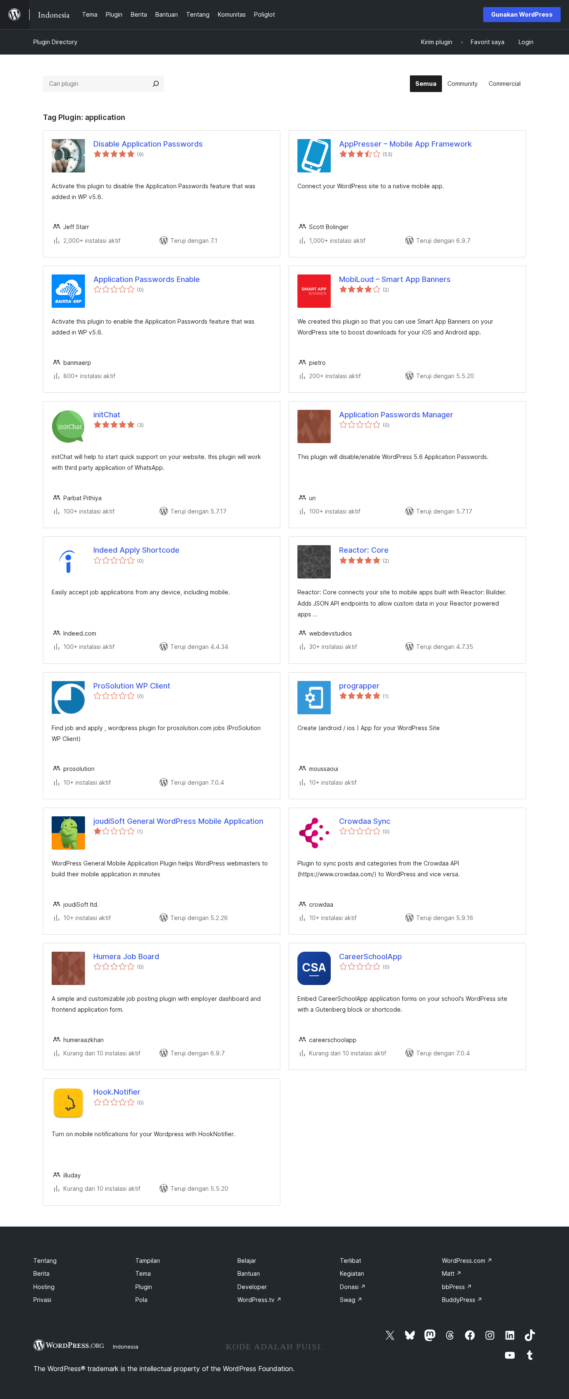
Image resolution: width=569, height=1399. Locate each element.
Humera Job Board (126, 956)
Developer (252, 1286)
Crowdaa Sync (364, 821)
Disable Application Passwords (148, 144)
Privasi (42, 1299)
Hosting (44, 1286)
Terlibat (350, 1260)
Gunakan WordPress (522, 14)
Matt (452, 1273)
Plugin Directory (55, 41)
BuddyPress (462, 1299)
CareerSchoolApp (370, 956)
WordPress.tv (259, 1299)
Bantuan (248, 1273)
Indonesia (125, 1346)
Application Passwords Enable (146, 279)
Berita (41, 1273)
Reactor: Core (364, 550)
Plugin (143, 1286)
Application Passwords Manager (396, 414)
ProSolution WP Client (131, 685)
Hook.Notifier (116, 1091)
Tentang (45, 1260)
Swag (351, 1299)
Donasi (353, 1286)
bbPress (457, 1286)
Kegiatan (352, 1273)
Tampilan (147, 1260)
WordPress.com (467, 1260)
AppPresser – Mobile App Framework (405, 144)
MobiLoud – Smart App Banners (395, 279)
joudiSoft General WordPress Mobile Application (178, 821)
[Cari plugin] (155, 83)
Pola (141, 1299)
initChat (106, 414)
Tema (143, 1273)
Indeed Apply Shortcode (136, 550)
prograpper (359, 685)
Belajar (246, 1260)
